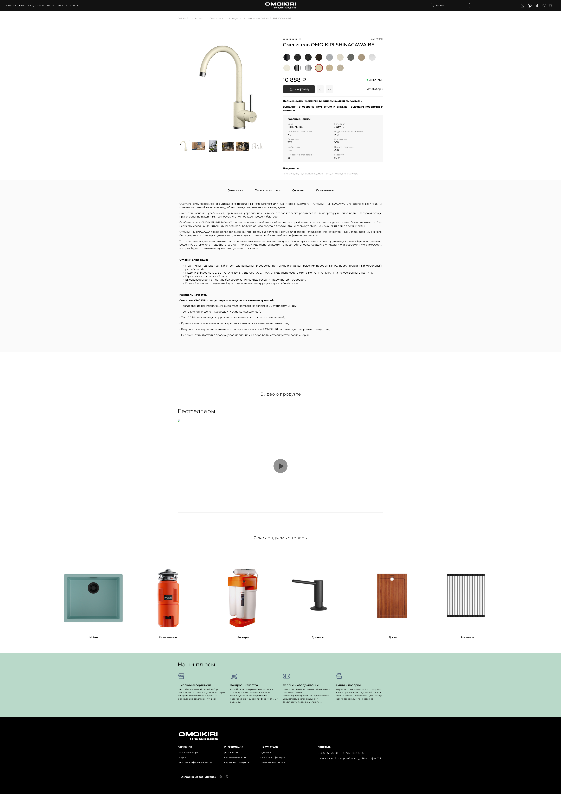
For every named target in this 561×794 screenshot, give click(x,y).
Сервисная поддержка (236, 762)
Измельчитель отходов (272, 762)
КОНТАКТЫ (72, 5)
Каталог (11, 5)
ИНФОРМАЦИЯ (55, 5)
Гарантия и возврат (188, 752)
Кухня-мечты (267, 752)
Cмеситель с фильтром (272, 757)
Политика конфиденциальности (195, 762)
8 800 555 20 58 (328, 752)
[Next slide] (273, 87)
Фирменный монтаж (235, 757)
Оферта (182, 757)
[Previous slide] (182, 87)
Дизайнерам (231, 752)
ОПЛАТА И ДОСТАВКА (32, 5)
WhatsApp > (375, 89)
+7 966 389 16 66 (353, 752)
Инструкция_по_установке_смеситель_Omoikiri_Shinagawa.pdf (321, 173)
